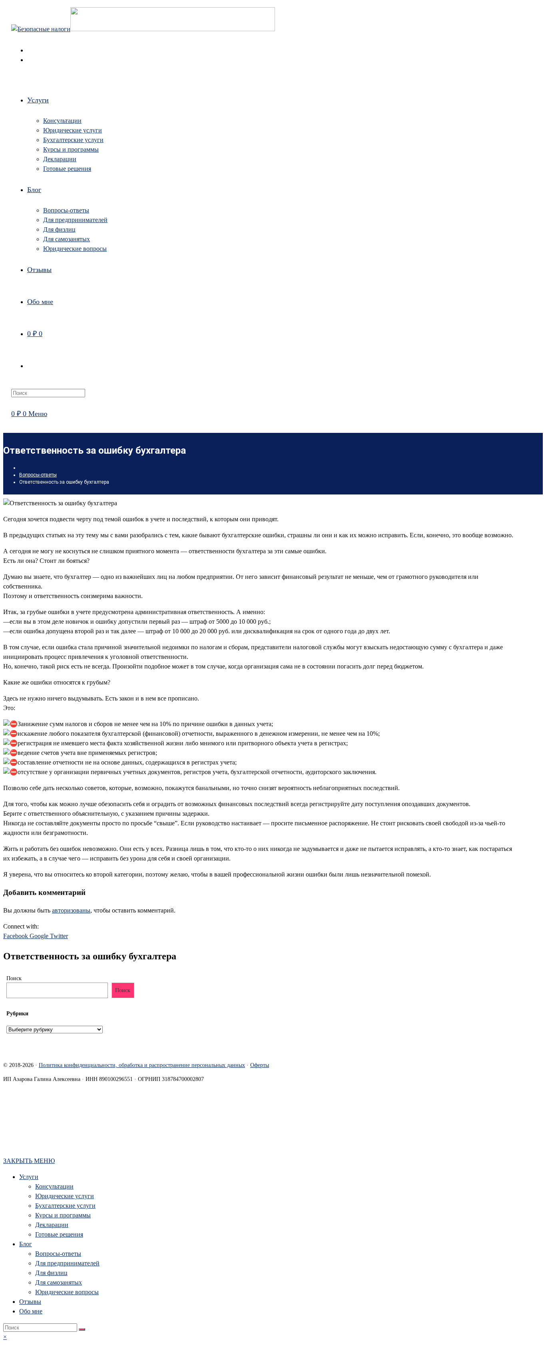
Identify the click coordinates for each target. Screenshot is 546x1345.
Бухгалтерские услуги (65, 1205)
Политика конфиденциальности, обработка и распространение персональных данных (142, 1065)
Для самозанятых (58, 1282)
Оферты (259, 1065)
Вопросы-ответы (58, 1253)
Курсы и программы (63, 1215)
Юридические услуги (64, 1196)
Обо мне (30, 1311)
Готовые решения (59, 1234)
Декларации (51, 1224)
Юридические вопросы (67, 1292)
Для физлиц (51, 1272)
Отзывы (30, 1301)
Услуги (28, 1176)
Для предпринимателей (67, 1263)
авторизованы (71, 910)
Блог (25, 1244)
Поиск (14, 978)
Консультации (54, 1186)
